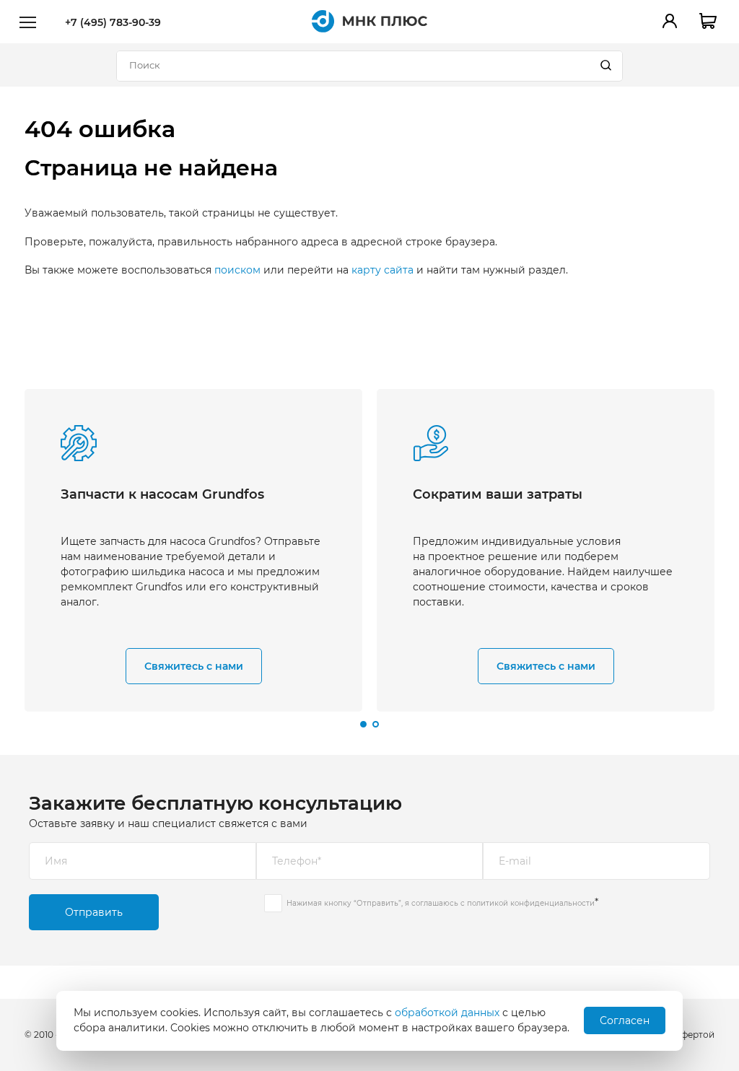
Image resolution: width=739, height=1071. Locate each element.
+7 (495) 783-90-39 (113, 22)
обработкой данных (447, 1012)
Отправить (94, 912)
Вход (669, 21)
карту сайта (382, 269)
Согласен (625, 1020)
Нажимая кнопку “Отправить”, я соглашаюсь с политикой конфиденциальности (441, 903)
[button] (363, 724)
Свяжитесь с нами (193, 666)
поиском (237, 269)
